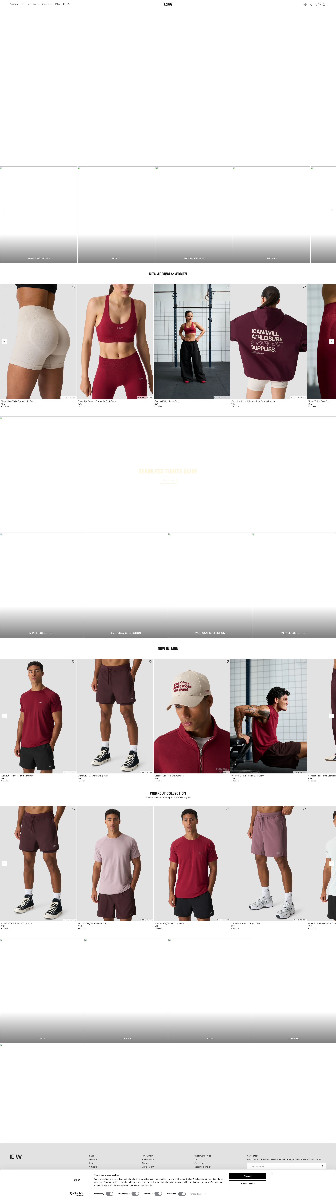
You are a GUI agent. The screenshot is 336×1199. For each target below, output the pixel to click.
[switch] (135, 1194)
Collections (47, 4)
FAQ (196, 1159)
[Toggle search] (315, 4)
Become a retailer (202, 1167)
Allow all (247, 1176)
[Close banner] (272, 1173)
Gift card (93, 1167)
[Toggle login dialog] (310, 4)
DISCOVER (168, 480)
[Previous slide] (4, 210)
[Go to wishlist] (319, 4)
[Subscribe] (322, 1166)
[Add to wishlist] (74, 287)
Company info (148, 1167)
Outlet (71, 4)
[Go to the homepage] (168, 4)
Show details (197, 1194)
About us (146, 1163)
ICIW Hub (59, 4)
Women (14, 4)
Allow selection (248, 1184)
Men (23, 4)
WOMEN (174, 94)
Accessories (33, 4)
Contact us (199, 1163)
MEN (159, 94)
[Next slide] (331, 210)
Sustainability (148, 1159)
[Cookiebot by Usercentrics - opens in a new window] (76, 1194)
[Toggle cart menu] (324, 4)
